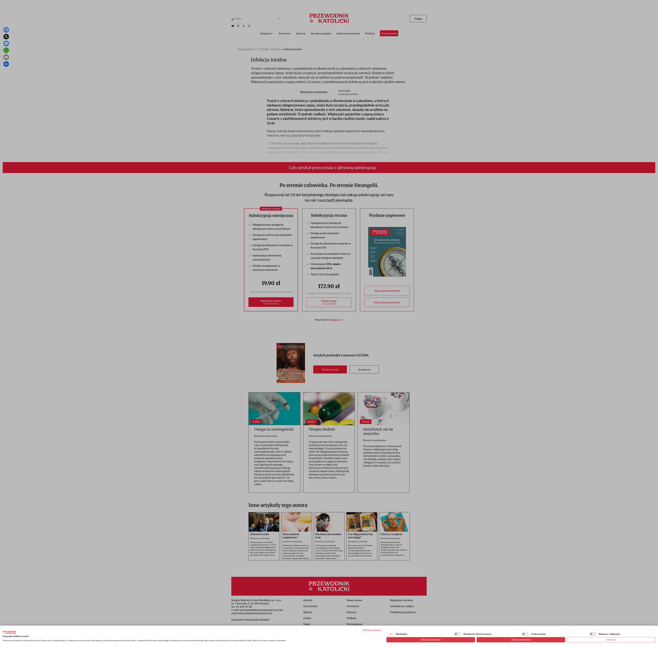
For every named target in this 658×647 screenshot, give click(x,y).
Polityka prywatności (372, 630)
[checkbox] (389, 634)
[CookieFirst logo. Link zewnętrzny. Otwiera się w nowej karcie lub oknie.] (9, 632)
